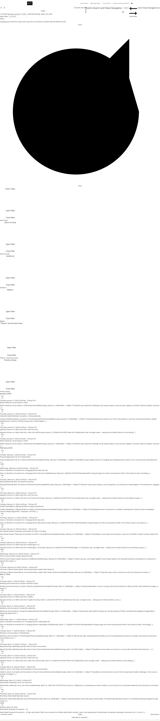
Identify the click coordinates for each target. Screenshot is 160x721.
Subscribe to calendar (79, 717)
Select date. (4, 16)
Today (43, 11)
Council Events (106, 3)
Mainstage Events (95, 3)
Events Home (84, 3)
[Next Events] (4, 8)
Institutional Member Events (121, 3)
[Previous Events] (1, 8)
